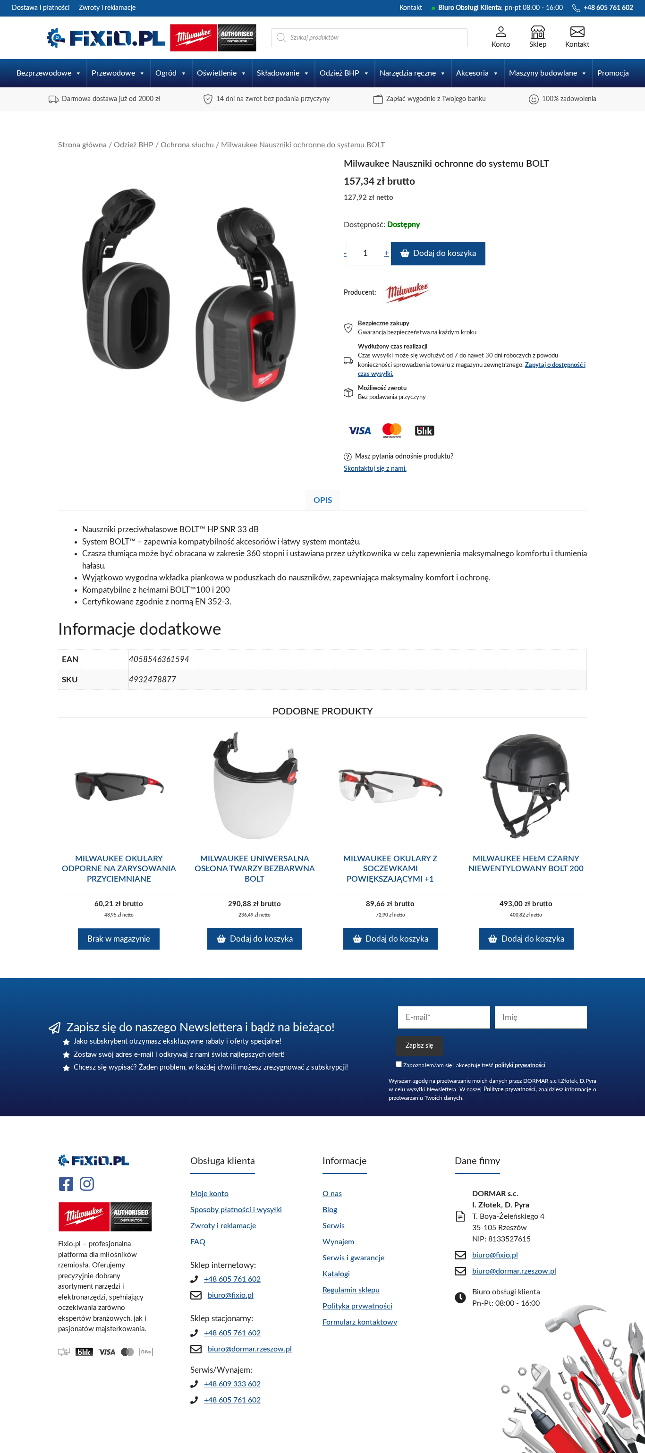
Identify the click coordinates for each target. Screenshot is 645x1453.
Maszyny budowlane (543, 73)
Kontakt (410, 8)
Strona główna (82, 145)
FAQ (197, 1242)
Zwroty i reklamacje (107, 8)
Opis (323, 500)
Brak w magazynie (118, 939)
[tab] (323, 500)
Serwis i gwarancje (353, 1258)
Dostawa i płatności (40, 8)
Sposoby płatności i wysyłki (236, 1210)
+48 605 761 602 (232, 1279)
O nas (332, 1194)
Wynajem (338, 1242)
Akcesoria (472, 73)
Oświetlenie (217, 73)
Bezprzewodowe (44, 73)
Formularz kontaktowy (359, 1322)
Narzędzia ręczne (408, 73)
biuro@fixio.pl (231, 1295)
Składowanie (278, 73)
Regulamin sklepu (351, 1290)
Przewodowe (113, 73)
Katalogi (336, 1274)
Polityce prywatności (509, 1089)
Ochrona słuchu (187, 145)
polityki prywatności (520, 1065)
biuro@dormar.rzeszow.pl (250, 1349)
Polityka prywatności (357, 1306)
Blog (329, 1210)
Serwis (333, 1226)
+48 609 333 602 (232, 1384)
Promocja (613, 73)
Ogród (166, 73)
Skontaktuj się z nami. (375, 469)
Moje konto (209, 1194)
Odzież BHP (339, 73)
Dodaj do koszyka (444, 253)
